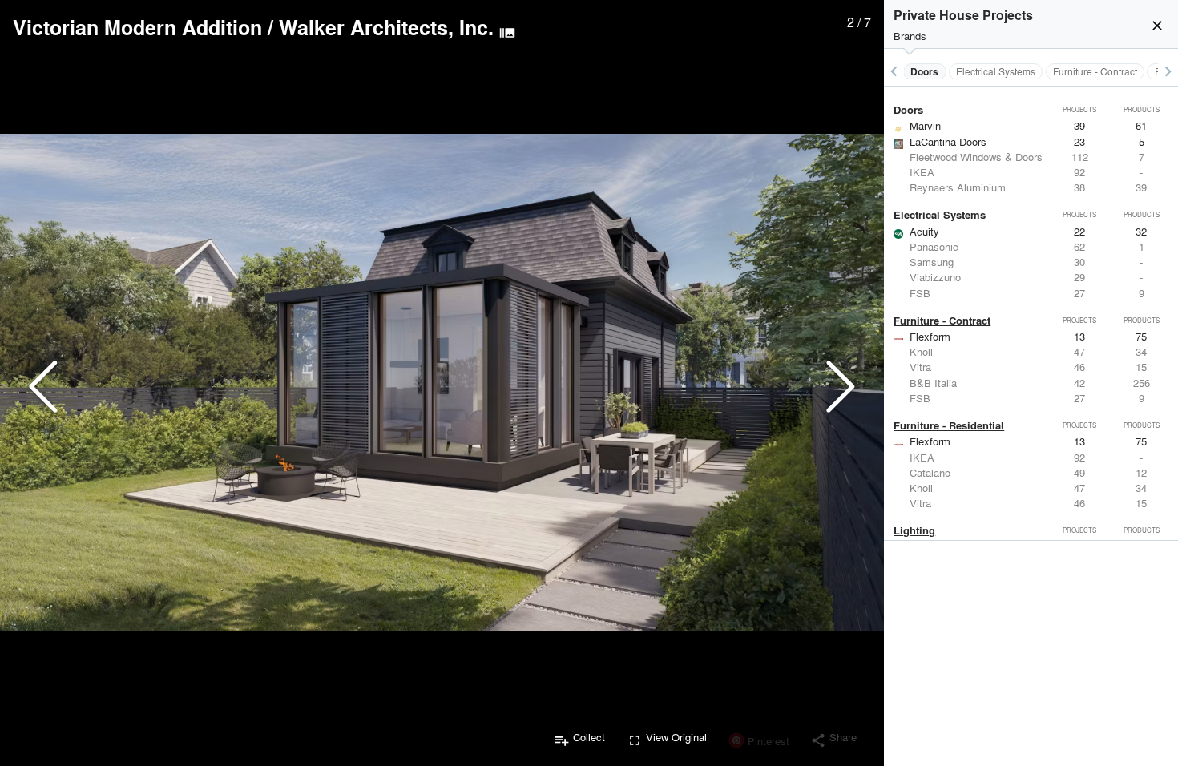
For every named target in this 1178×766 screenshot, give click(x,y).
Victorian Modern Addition (137, 27)
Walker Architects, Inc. (386, 27)
